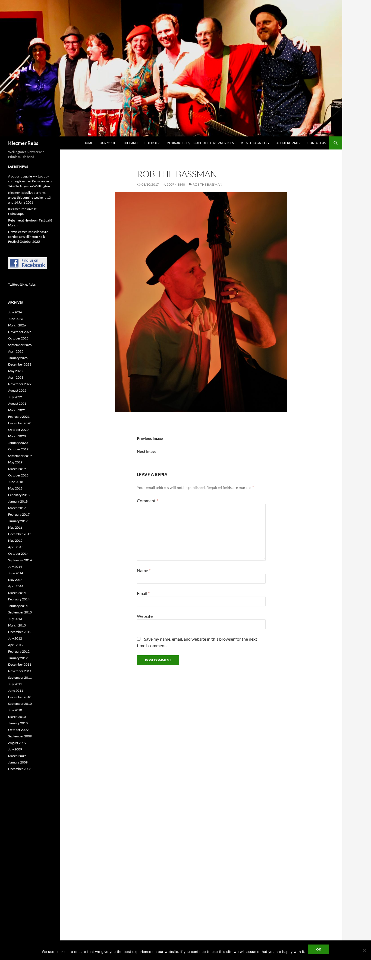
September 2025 (20, 345)
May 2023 (15, 371)
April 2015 (15, 547)
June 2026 (15, 319)
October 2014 (18, 553)
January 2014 (18, 606)
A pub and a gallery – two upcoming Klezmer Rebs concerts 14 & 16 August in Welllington (30, 181)
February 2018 (19, 495)
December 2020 (19, 423)
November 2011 (20, 671)
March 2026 (17, 325)
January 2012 (18, 658)
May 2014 (15, 580)
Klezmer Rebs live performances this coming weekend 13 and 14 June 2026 (29, 197)
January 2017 (18, 521)
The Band (130, 143)
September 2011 (20, 677)
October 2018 (18, 475)
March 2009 (17, 756)
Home (88, 143)
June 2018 (15, 482)
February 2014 (19, 599)
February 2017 (19, 514)
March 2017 (17, 508)
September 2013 (20, 612)
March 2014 (17, 593)
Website (145, 616)
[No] (364, 950)
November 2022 (20, 384)
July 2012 (15, 638)
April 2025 (15, 351)
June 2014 (15, 573)
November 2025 (20, 332)
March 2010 (17, 717)
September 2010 (20, 704)
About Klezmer (288, 143)
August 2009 (17, 743)
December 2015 (19, 534)
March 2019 (17, 469)
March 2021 (17, 410)
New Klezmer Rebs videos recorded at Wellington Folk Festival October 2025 (28, 237)
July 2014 (15, 567)
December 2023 (19, 364)
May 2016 (15, 527)
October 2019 (18, 449)
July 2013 (15, 619)
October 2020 (18, 430)
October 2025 (18, 338)
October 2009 (18, 730)
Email (143, 593)
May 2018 (15, 488)
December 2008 (19, 769)
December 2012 (19, 632)
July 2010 (15, 710)
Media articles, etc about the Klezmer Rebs (200, 143)
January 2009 (18, 762)
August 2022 (17, 390)
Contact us (316, 143)
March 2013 (17, 625)
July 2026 (15, 312)
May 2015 (15, 540)
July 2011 (15, 684)
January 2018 (18, 501)
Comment (147, 500)
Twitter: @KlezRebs (22, 284)
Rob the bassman (207, 184)
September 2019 (20, 456)
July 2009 (15, 749)
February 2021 (19, 416)
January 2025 (18, 358)
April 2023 (15, 377)
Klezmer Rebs (23, 143)
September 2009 (20, 736)
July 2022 (15, 397)
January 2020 (18, 443)
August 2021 (17, 403)
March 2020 (17, 436)
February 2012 (19, 651)
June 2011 (15, 690)
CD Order (151, 143)
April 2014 (15, 586)
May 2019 (15, 462)
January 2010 (18, 723)
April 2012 (15, 645)
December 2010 (19, 697)
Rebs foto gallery (255, 143)
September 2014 (20, 560)
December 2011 (19, 664)
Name (143, 570)
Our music (108, 143)
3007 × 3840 (176, 184)
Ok (318, 949)
